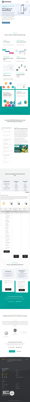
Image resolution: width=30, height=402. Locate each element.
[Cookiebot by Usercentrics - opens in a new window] (25, 192)
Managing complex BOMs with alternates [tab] (7, 140)
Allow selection (15, 209)
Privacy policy (10, 400)
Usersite (17, 384)
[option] (15, 322)
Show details (26, 206)
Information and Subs (5, 384)
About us (3, 388)
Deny (5, 209)
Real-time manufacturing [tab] (7, 127)
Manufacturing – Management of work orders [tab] (7, 144)
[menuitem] (25, 2)
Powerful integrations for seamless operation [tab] (7, 155)
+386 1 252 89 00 (11, 301)
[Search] (25, 2)
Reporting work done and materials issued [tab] (7, 148)
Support (17, 375)
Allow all (24, 209)
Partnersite (17, 386)
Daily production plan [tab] (6, 135)
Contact (3, 383)
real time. (21, 143)
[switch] (11, 204)
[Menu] (27, 2)
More (26, 359)
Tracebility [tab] (4, 158)
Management (3, 381)
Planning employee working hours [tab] (7, 151)
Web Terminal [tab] (5, 162)
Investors (3, 386)
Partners (17, 373)
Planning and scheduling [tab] (7, 131)
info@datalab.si (19, 301)
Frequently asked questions (19, 377)
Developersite (18, 388)
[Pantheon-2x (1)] (13, 2)
